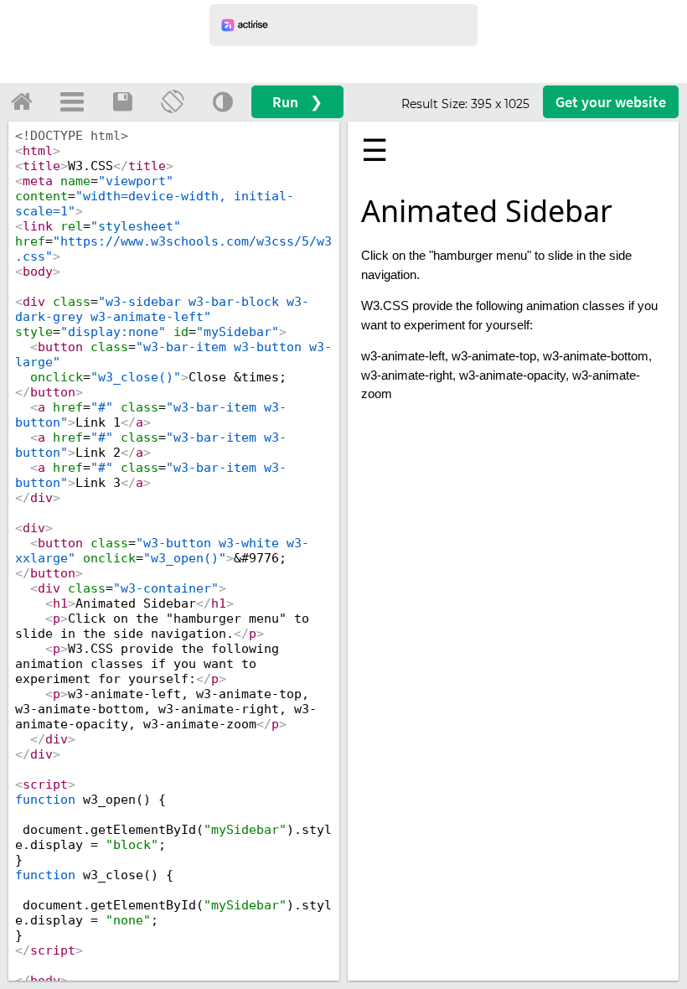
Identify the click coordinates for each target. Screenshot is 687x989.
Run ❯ (297, 101)
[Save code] (122, 101)
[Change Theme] (223, 101)
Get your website (610, 101)
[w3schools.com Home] (22, 101)
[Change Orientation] (172, 101)
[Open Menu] (72, 101)
